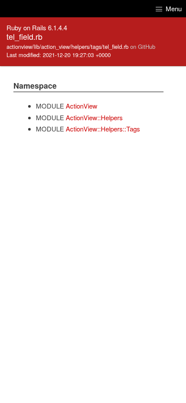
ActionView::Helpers (94, 117)
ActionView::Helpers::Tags (103, 128)
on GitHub (142, 46)
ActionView (81, 105)
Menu (173, 8)
